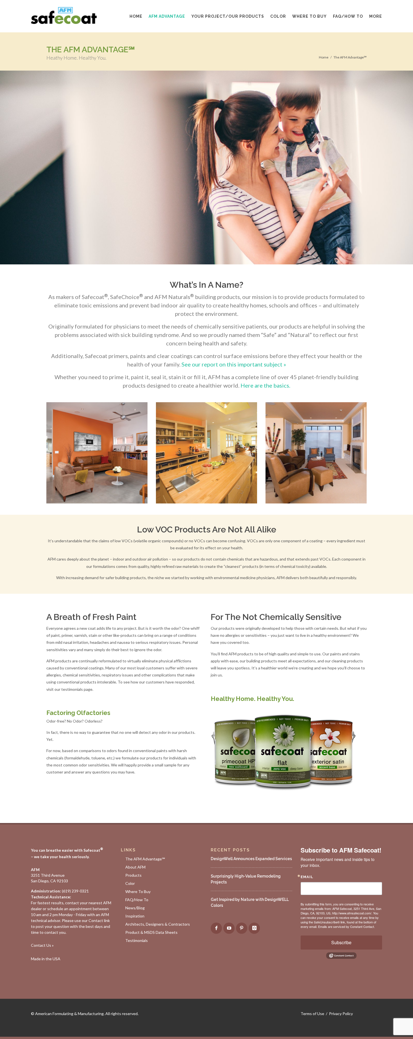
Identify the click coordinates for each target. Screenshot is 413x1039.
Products (133, 875)
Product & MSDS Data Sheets (151, 932)
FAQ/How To (136, 899)
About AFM (135, 867)
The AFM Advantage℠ (350, 57)
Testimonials (136, 940)
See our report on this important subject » (233, 364)
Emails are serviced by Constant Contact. (346, 926)
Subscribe (341, 942)
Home (323, 57)
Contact (95, 920)
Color (130, 883)
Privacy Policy (341, 1013)
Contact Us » (42, 945)
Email (307, 877)
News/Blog (135, 907)
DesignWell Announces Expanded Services (251, 858)
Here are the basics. (265, 385)
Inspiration (134, 916)
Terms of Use (312, 1013)
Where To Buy (138, 891)
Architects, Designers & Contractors (157, 924)
